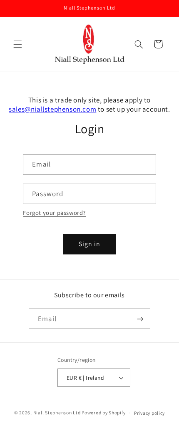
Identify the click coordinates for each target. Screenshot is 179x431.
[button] (17, 44)
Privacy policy (149, 413)
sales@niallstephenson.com (52, 109)
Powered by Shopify (103, 412)
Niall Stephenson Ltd (57, 412)
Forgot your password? (54, 213)
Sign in (89, 243)
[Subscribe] (139, 319)
